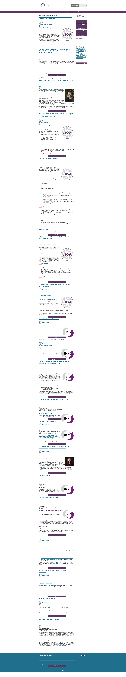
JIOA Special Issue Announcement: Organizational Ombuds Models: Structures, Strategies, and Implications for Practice (55, 50)
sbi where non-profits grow (64, 670)
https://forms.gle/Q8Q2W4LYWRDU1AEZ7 (46, 46)
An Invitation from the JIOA (47, 598)
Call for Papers (70, 591)
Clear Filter (55, 15)
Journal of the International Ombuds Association (48, 89)
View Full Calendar (82, 63)
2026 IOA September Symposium (80, 41)
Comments (42, 77)
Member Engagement (44, 24)
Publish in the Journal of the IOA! (49, 619)
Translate (83, 16)
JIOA (40, 24)
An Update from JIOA (45, 537)
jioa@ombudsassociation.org (56, 563)
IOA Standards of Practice (45, 469)
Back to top (84, 658)
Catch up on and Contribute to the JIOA (51, 339)
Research (50, 24)
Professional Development (44, 163)
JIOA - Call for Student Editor (48, 158)
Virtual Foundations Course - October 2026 (81, 44)
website (53, 354)
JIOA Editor (41, 508)
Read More (57, 75)
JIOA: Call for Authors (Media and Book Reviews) (54, 399)
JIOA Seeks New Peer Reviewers (49, 497)
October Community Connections (80, 61)
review (56, 562)
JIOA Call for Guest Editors (47, 421)
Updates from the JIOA (46, 475)
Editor (41, 54)
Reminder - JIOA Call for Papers (49, 319)
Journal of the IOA (45, 22)
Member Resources (44, 244)
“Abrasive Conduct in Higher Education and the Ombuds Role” (52, 557)
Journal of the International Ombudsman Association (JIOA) (51, 517)
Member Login (74, 5)
